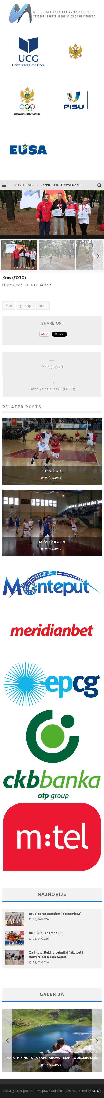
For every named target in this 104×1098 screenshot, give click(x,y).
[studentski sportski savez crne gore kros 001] (52, 235)
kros (42, 306)
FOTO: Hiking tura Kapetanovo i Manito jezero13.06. (52, 1057)
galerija (26, 306)
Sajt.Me (96, 1091)
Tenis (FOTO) (51, 367)
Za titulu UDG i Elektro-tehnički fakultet (67, 185)
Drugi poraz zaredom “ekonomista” (55, 913)
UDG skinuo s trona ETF (46, 933)
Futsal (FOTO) (52, 470)
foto (9, 306)
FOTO (34, 284)
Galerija (46, 284)
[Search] (100, 185)
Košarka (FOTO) (52, 541)
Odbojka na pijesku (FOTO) (52, 389)
